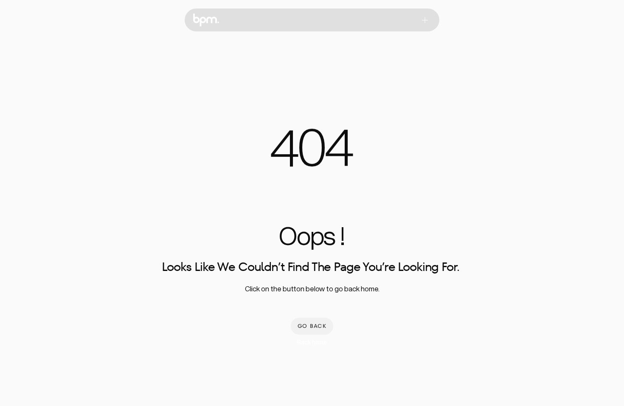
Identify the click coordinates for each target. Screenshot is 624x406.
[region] (312, 152)
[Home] (206, 20)
